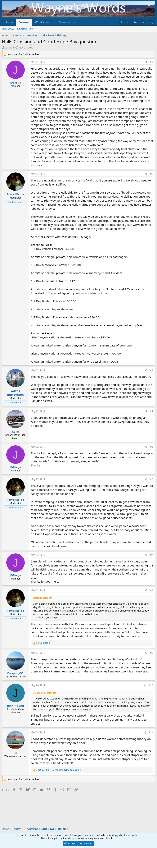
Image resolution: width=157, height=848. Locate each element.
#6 (151, 479)
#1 (151, 62)
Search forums (25, 28)
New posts (8, 28)
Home (9, 22)
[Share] (146, 62)
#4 (151, 411)
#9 (151, 652)
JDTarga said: (40, 597)
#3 (151, 370)
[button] (53, 22)
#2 (151, 174)
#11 (151, 732)
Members (65, 22)
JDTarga (9, 47)
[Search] (151, 22)
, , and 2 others (59, 769)
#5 (151, 446)
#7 (151, 555)
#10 (151, 685)
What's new (42, 22)
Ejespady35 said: (42, 692)
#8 (151, 590)
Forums (24, 22)
